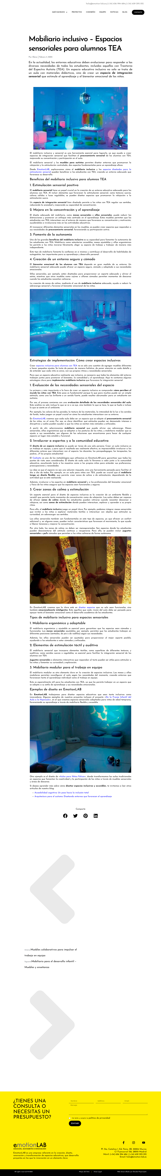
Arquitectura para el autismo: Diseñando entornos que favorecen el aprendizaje (73, 797)
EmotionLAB (43, 169)
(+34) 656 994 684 (116, 4)
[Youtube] (144, 1143)
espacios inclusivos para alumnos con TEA (56, 366)
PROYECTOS (77, 12)
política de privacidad (99, 1118)
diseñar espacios (87, 607)
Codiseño (37, 458)
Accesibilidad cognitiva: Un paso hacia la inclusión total (62, 793)
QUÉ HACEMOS (58, 12)
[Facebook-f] (123, 1143)
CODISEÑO (90, 12)
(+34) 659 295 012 (135, 4)
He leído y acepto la (91, 1118)
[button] (65, 816)
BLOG (124, 12)
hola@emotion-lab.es (96, 4)
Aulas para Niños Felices (72, 777)
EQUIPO (102, 12)
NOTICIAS (114, 12)
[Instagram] (133, 1143)
